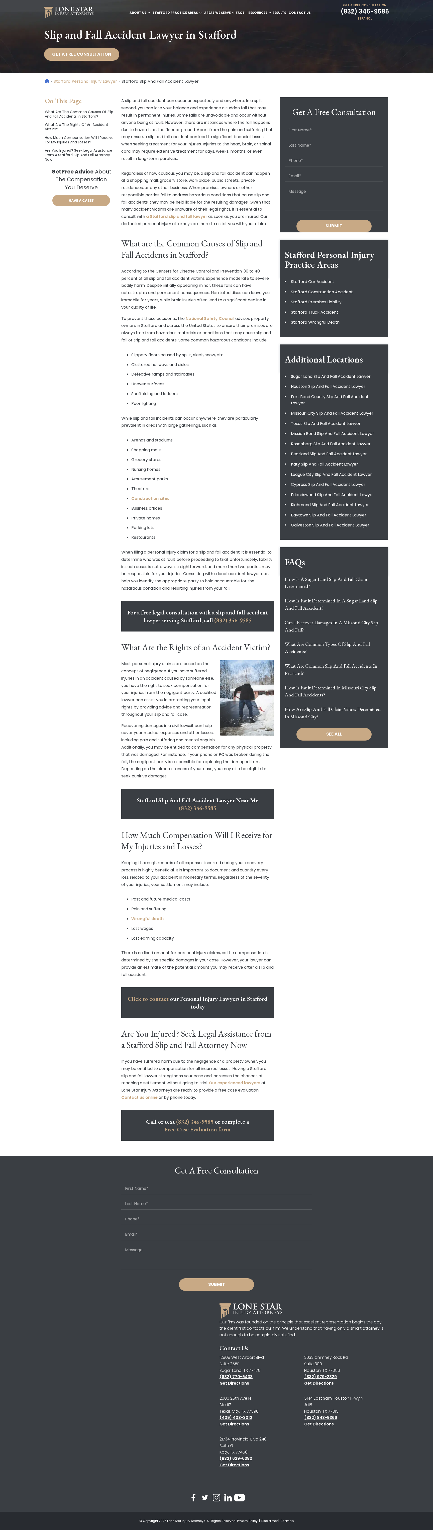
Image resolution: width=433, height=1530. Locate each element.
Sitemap (287, 1521)
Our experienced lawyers (234, 1083)
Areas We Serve (217, 13)
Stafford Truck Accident (314, 312)
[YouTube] (239, 1499)
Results (279, 13)
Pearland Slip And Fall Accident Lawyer (329, 454)
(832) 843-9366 (320, 1417)
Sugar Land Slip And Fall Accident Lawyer (331, 376)
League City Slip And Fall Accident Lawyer (331, 474)
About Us (138, 13)
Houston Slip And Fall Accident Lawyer (328, 386)
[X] (205, 1499)
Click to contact (148, 999)
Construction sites (150, 498)
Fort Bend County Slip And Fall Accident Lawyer (330, 400)
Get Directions (234, 1383)
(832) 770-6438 (236, 1377)
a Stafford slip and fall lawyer (176, 216)
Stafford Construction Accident (322, 292)
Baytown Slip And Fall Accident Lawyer (328, 515)
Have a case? (81, 200)
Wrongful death (147, 919)
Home (47, 81)
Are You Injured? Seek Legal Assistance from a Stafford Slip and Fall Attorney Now (78, 155)
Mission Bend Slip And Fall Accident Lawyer (332, 433)
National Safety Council (210, 318)
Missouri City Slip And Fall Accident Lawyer (332, 413)
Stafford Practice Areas (175, 13)
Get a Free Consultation (364, 5)
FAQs (240, 13)
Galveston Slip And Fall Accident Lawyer (330, 525)
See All (334, 734)
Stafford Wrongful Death (315, 322)
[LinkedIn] (228, 1499)
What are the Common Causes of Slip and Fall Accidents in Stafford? (79, 114)
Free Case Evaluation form (198, 1129)
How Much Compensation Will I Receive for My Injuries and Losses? (79, 139)
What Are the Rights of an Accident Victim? (76, 126)
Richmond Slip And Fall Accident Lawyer (330, 505)
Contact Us (300, 13)
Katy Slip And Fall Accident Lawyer (324, 464)
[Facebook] (193, 1499)
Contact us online (139, 1097)
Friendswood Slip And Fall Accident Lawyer (332, 495)
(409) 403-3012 (236, 1417)
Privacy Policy (247, 1521)
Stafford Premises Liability (316, 302)
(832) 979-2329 (320, 1377)
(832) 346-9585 (365, 11)
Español (365, 18)
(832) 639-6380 (236, 1458)
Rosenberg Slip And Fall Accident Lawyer (331, 444)
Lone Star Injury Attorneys (186, 1521)
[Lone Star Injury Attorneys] (68, 12)
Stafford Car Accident (312, 282)
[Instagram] (216, 1499)
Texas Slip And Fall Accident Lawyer (326, 423)
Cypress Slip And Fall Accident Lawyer (328, 484)
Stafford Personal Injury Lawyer (85, 81)
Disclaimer (269, 1521)
